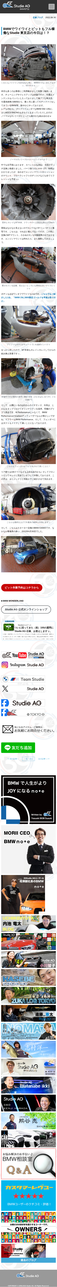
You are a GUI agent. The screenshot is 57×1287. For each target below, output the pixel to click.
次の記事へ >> (44, 759)
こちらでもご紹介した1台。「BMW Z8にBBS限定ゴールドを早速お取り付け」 (28, 297)
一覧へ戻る (28, 759)
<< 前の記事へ (13, 759)
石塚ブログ (38, 17)
